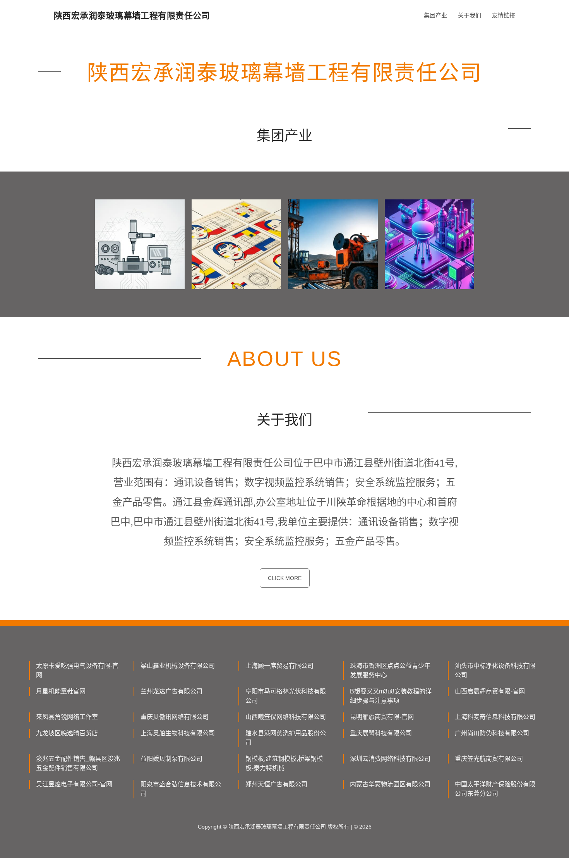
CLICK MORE (285, 578)
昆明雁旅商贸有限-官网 (382, 717)
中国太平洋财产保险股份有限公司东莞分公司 (495, 789)
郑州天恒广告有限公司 (276, 784)
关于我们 (469, 15)
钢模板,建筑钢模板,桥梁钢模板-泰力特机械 (284, 763)
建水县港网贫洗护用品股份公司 (285, 738)
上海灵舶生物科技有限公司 (178, 733)
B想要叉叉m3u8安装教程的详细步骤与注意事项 (391, 696)
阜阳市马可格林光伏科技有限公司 (285, 696)
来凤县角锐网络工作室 (67, 717)
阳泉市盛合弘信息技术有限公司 (181, 789)
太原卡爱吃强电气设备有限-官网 (77, 670)
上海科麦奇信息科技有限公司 (495, 717)
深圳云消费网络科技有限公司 (390, 758)
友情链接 (503, 15)
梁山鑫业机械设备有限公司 (178, 665)
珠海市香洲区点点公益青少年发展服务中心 (390, 670)
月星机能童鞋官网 (61, 691)
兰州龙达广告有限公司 (171, 691)
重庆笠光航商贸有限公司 (489, 758)
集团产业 (435, 15)
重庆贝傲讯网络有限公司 (175, 717)
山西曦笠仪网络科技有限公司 (285, 717)
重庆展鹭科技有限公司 (381, 733)
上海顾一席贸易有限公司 (279, 665)
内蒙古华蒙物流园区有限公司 (390, 784)
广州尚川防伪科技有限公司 (492, 733)
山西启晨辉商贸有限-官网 (490, 691)
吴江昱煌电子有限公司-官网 (74, 784)
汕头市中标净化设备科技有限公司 (495, 670)
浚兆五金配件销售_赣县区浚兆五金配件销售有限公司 (78, 763)
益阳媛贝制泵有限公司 (171, 758)
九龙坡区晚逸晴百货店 (67, 733)
